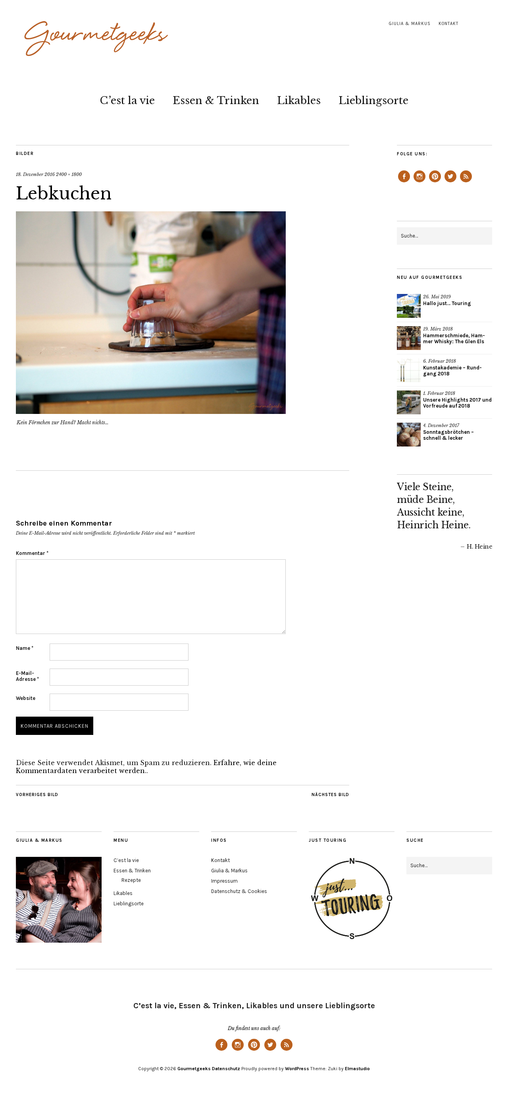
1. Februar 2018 (439, 393)
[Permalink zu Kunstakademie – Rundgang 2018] (409, 370)
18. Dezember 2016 (35, 174)
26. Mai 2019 (437, 297)
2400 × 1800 (69, 174)
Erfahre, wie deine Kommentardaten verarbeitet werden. (146, 767)
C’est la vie (127, 100)
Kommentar (32, 553)
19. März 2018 (438, 329)
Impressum (224, 881)
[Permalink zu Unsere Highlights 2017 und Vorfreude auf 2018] (409, 402)
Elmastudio (357, 1068)
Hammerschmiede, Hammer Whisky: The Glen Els (454, 338)
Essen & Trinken (216, 100)
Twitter (270, 1050)
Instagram (238, 1050)
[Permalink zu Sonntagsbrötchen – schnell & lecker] (409, 435)
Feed (286, 1050)
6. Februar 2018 (439, 361)
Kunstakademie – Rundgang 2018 (452, 371)
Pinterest (254, 1050)
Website (25, 698)
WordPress (297, 1068)
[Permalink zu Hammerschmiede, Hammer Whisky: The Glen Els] (409, 338)
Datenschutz (226, 1068)
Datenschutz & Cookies (239, 891)
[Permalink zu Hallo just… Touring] (409, 306)
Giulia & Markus (410, 23)
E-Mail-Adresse (27, 676)
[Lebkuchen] (151, 412)
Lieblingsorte (373, 100)
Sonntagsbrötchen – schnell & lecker (448, 435)
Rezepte (131, 880)
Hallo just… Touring (447, 303)
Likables (299, 100)
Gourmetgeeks (194, 1068)
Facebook (221, 1050)
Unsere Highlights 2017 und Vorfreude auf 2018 (457, 403)
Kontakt (448, 23)
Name (24, 648)
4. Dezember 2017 (441, 425)
